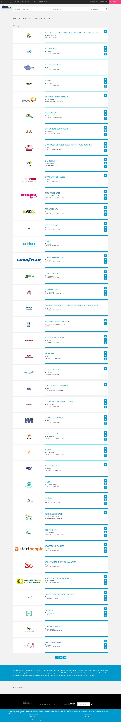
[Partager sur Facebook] (57, 657)
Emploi (17, 2)
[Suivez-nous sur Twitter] (3, 2)
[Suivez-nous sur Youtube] (10, 2)
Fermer (115, 710)
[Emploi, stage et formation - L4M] (13, 687)
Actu (34, 2)
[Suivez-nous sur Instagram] (5, 2)
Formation (26, 2)
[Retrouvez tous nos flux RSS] (12, 2)
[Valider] (92, 704)
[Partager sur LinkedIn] (64, 657)
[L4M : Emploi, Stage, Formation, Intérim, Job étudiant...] (6, 7)
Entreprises (43, 2)
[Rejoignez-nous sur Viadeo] (8, 2)
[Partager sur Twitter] (60, 657)
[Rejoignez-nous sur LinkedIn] (6, 2)
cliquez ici (41, 720)
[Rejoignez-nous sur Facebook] (1, 2)
